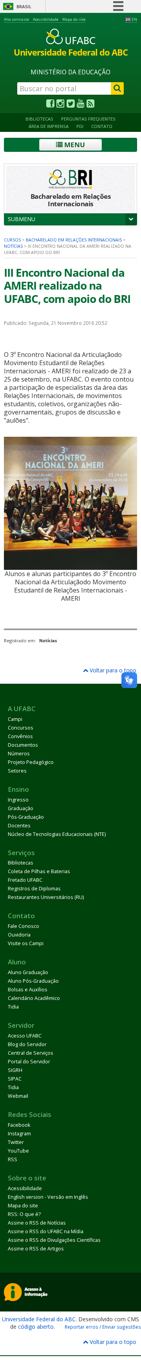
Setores (17, 770)
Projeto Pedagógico (31, 762)
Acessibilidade (45, 19)
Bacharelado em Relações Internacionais (74, 240)
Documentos (23, 745)
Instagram (19, 1133)
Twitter (16, 1142)
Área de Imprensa (49, 126)
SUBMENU (21, 219)
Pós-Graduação (26, 817)
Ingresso (18, 799)
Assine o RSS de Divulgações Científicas (54, 1240)
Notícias (13, 246)
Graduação (20, 808)
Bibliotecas (39, 119)
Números (19, 753)
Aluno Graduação (28, 972)
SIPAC (15, 1078)
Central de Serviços (30, 1053)
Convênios (20, 736)
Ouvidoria (19, 934)
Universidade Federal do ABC (39, 1319)
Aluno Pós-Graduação (33, 981)
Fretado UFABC (25, 880)
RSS (12, 1159)
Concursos (20, 727)
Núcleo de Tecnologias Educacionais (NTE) (57, 834)
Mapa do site (73, 19)
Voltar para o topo (112, 670)
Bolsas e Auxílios (27, 989)
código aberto (36, 1326)
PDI (79, 126)
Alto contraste (16, 19)
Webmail (18, 1096)
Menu (74, 144)
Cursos (12, 240)
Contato (101, 126)
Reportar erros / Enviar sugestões (103, 1327)
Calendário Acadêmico (34, 998)
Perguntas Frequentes (88, 119)
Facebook (19, 1125)
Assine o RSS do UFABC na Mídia (45, 1231)
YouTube (18, 1150)
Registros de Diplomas (34, 888)
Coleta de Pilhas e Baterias (39, 871)
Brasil (23, 6)
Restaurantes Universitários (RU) (46, 897)
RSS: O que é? (24, 1214)
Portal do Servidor (29, 1061)
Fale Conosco (23, 926)
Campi (15, 719)
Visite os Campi (25, 943)
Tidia (13, 1006)
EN (134, 19)
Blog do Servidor (27, 1044)
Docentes (19, 825)
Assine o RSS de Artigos (36, 1248)
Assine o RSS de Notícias (37, 1222)
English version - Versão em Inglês (48, 1197)
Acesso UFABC (25, 1035)
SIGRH (15, 1070)
